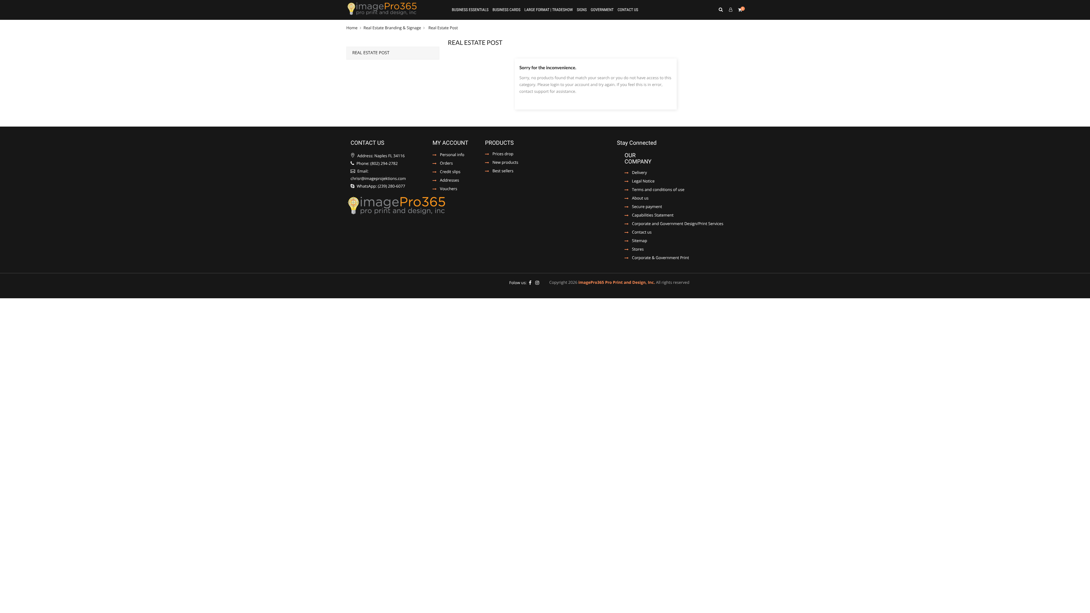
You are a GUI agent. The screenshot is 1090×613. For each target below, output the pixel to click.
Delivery (639, 173)
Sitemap (639, 241)
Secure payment (643, 207)
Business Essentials (470, 10)
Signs (582, 10)
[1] (740, 10)
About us (640, 198)
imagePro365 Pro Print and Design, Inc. (616, 282)
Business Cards (506, 10)
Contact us (640, 232)
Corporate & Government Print (657, 258)
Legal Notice (640, 181)
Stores (637, 249)
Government (602, 10)
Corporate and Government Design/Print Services (674, 224)
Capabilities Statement (649, 215)
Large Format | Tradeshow (548, 10)
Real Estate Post (370, 53)
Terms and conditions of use (654, 190)
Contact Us (628, 10)
